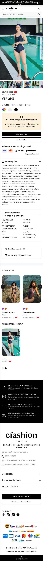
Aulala (4, 315)
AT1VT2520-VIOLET (29, 317)
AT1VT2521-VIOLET (8, 317)
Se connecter (21, 140)
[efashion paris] (12, 9)
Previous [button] (3, 286)
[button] (41, 20)
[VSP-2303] (11, 342)
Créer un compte (21, 134)
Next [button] (40, 286)
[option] (11, 297)
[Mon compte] (38, 9)
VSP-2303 (5, 361)
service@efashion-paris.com (16, 452)
